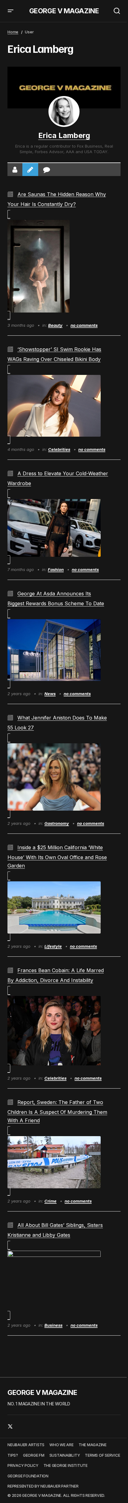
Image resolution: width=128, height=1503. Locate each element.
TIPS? (12, 1455)
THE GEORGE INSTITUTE (65, 1465)
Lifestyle (53, 946)
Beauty (55, 325)
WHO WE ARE (61, 1444)
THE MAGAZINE (93, 1444)
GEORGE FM (33, 1455)
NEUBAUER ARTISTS (25, 1444)
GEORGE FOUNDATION (27, 1476)
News (50, 693)
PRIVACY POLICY (23, 1465)
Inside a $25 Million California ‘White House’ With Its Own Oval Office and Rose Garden (57, 856)
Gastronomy (56, 823)
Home (12, 32)
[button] (10, 11)
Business (53, 1325)
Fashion (56, 569)
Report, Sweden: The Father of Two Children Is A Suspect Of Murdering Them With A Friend (57, 1111)
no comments (84, 325)
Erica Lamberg (64, 135)
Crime (50, 1201)
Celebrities (59, 449)
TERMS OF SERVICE (102, 1455)
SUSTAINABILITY (64, 1455)
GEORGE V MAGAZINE (64, 11)
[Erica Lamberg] (64, 111)
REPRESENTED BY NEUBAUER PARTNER (43, 1486)
